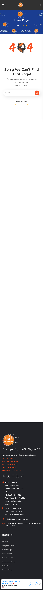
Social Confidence (8, 562)
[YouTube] (17, 476)
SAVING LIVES (7, 458)
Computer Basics (8, 546)
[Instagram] (13, 476)
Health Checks (7, 558)
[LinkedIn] (22, 476)
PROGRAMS (7, 535)
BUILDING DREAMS (10, 461)
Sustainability (7, 570)
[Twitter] (4, 476)
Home (17, 25)
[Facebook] (8, 476)
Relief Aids (6, 566)
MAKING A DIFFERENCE (11, 470)
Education (5, 542)
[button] (40, 5)
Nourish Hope (7, 550)
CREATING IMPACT (10, 467)
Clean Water (7, 554)
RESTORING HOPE (9, 464)
